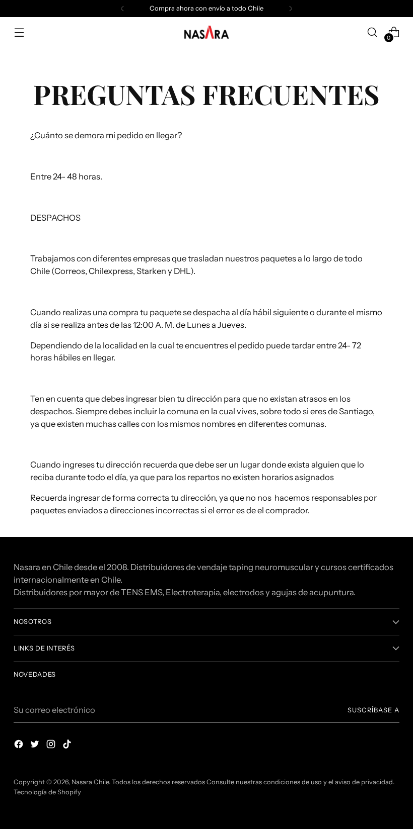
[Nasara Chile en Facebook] (20, 746)
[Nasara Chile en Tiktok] (68, 746)
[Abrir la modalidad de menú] (19, 32)
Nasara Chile (90, 782)
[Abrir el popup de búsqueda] (372, 32)
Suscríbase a (373, 710)
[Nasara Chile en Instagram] (52, 746)
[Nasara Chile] (206, 32)
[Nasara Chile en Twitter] (36, 746)
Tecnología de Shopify (47, 792)
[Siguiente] (291, 8)
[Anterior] (122, 8)
